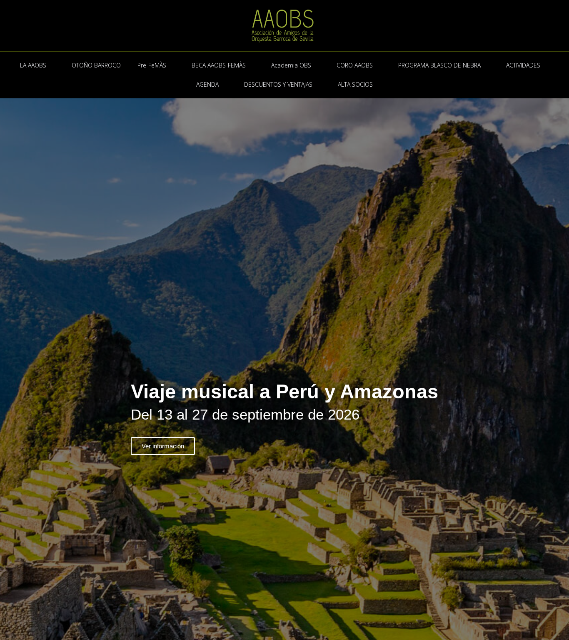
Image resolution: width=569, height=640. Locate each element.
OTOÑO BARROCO (96, 65)
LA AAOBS (33, 65)
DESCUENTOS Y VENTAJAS (278, 84)
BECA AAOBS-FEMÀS (219, 65)
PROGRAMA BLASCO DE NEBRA (439, 65)
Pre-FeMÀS (151, 65)
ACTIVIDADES (523, 65)
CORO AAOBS (355, 65)
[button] (8, 418)
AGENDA (207, 84)
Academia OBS (291, 65)
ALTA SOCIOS (355, 84)
